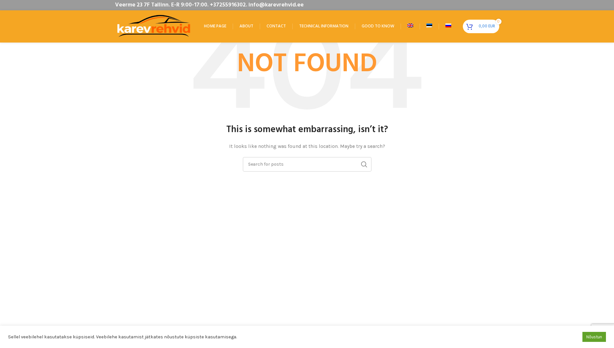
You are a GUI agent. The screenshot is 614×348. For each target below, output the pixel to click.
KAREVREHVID (145, 188)
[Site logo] (153, 26)
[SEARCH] (364, 164)
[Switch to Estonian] (429, 26)
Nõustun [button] (594, 336)
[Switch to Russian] (448, 26)
